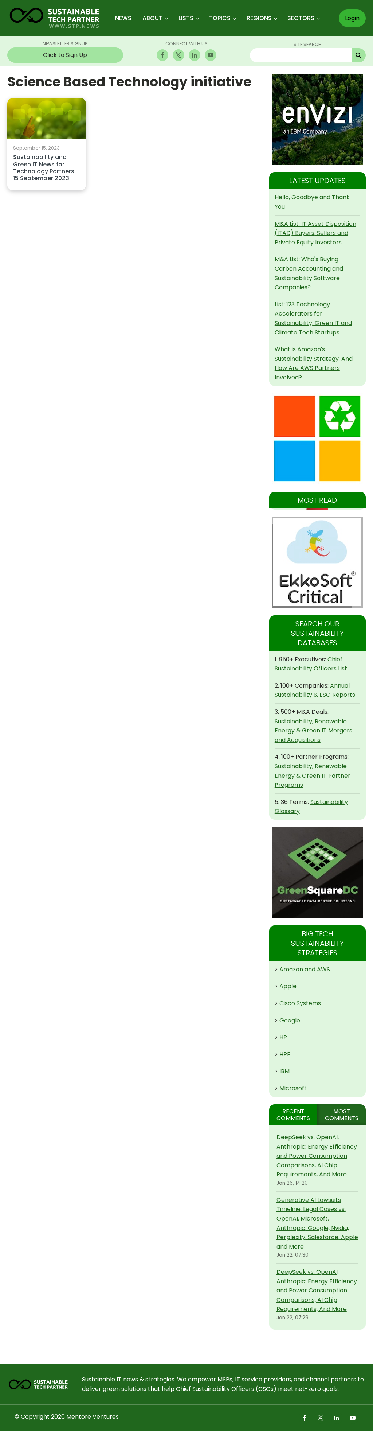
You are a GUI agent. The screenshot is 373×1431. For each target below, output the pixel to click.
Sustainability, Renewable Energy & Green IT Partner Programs (312, 775)
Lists (185, 18)
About (152, 18)
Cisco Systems (300, 1003)
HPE (284, 1054)
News (123, 18)
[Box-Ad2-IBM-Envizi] (317, 119)
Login (352, 18)
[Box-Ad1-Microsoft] (317, 438)
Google (289, 1020)
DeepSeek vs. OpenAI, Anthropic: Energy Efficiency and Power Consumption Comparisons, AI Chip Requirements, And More (316, 1156)
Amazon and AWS (304, 969)
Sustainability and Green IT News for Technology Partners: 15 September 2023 (44, 168)
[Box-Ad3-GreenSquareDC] (317, 872)
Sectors (300, 18)
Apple (288, 986)
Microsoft (293, 1088)
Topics (220, 18)
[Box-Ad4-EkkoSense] (317, 562)
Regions (259, 18)
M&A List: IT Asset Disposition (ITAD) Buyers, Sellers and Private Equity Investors (315, 233)
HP (283, 1037)
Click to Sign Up (65, 55)
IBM (284, 1071)
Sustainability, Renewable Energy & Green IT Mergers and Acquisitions (313, 730)
